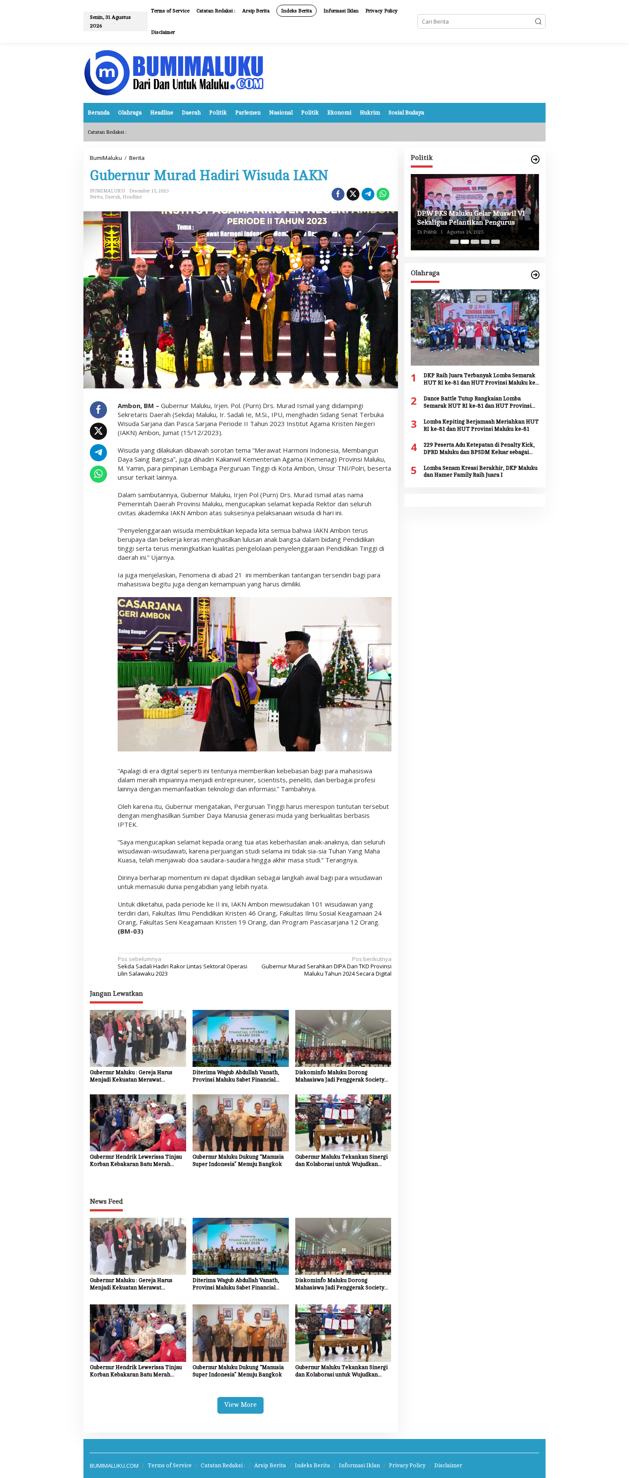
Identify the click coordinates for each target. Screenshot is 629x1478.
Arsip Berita (270, 1466)
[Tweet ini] (353, 194)
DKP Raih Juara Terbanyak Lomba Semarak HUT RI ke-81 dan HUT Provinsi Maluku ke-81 (480, 380)
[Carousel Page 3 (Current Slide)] (475, 242)
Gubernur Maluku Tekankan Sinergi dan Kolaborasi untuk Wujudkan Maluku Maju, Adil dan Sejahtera (341, 1161)
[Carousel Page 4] (485, 242)
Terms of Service (170, 1466)
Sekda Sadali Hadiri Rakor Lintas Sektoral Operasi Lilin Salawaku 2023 (182, 966)
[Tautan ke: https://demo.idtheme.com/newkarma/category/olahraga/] (535, 275)
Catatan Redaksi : (223, 1466)
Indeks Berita (312, 1466)
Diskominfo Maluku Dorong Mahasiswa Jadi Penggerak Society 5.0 (339, 1076)
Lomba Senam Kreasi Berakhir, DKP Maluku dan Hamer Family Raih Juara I (480, 471)
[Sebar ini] (338, 194)
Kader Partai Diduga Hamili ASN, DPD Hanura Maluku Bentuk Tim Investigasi (469, 218)
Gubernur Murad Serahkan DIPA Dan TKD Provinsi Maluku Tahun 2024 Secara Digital (326, 966)
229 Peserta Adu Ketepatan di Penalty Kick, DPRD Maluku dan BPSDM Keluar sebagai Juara (479, 449)
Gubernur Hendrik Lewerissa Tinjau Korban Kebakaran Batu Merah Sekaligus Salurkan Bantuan (136, 1161)
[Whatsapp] (383, 194)
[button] (538, 21)
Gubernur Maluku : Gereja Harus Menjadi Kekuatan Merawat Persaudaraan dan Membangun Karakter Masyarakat (131, 1076)
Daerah (112, 197)
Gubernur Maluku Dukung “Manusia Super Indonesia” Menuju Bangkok (238, 1160)
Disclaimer (448, 1466)
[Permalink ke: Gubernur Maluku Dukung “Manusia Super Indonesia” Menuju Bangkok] (241, 1122)
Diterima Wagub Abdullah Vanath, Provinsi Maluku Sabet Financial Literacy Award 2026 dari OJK (236, 1076)
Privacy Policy (407, 1466)
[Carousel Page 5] (495, 242)
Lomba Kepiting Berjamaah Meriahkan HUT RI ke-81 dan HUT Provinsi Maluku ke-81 (481, 425)
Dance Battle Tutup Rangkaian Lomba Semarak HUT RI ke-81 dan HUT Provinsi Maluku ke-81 (477, 403)
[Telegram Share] (368, 194)
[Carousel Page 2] (464, 242)
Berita (96, 197)
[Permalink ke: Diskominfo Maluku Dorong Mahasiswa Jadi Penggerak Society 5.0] (343, 1038)
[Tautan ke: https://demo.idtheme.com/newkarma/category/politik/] (535, 159)
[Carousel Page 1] (454, 242)
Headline (132, 197)
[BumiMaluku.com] (173, 72)
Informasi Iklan (359, 1466)
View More (240, 1405)
